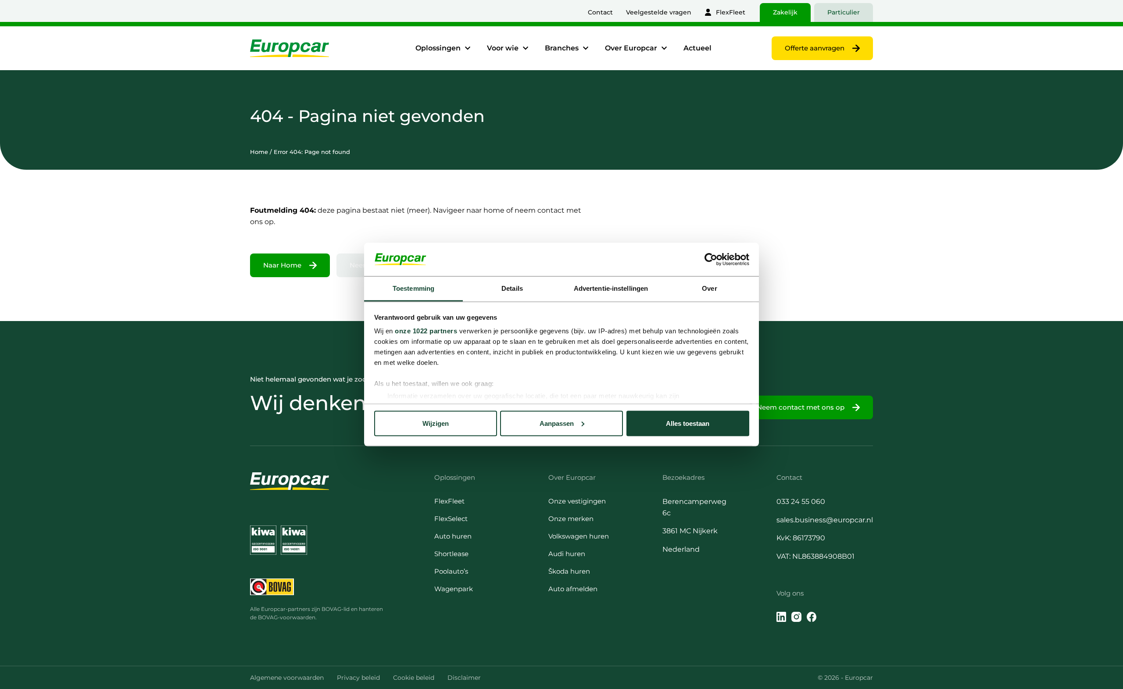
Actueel (697, 48)
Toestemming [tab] (413, 288)
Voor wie (503, 48)
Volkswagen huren (578, 536)
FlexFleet (730, 12)
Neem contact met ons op (800, 407)
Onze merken (571, 518)
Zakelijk (785, 12)
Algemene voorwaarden (287, 678)
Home (259, 151)
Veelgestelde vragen (658, 12)
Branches (562, 48)
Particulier (843, 12)
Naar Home (282, 265)
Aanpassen (557, 423)
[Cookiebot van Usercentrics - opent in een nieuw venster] (710, 259)
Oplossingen (438, 48)
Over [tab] (709, 288)
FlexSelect (451, 518)
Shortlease (451, 554)
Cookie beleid (413, 678)
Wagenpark (453, 589)
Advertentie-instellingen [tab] (611, 288)
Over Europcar (631, 48)
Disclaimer (464, 678)
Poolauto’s (451, 571)
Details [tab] (512, 288)
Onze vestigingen (577, 501)
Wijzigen (435, 423)
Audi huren (566, 554)
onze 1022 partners (426, 331)
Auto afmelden (572, 589)
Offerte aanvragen (814, 48)
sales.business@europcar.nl (824, 520)
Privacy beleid (358, 678)
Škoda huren (569, 571)
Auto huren (453, 536)
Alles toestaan (687, 423)
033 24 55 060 (800, 501)
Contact (600, 12)
